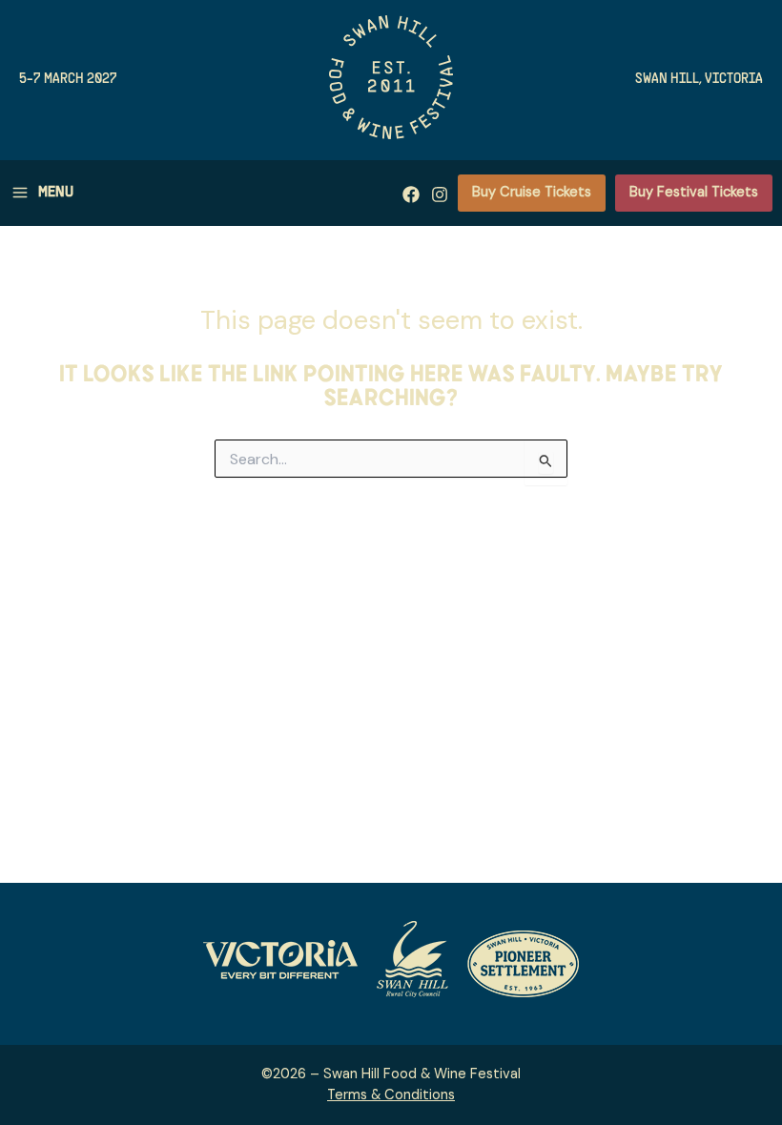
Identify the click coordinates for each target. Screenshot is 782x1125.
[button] (532, 193)
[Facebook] (411, 194)
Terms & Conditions (391, 1095)
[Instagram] (439, 194)
